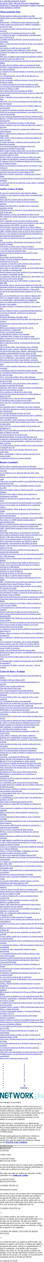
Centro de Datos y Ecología (12, 671)
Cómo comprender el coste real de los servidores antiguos (19, 221)
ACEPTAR (4, 1151)
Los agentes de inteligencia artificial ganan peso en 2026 (18, 110)
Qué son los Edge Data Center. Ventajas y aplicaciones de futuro (21, 351)
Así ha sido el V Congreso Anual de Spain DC (15, 575)
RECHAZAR (5, 1148)
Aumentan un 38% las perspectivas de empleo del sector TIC (20, 958)
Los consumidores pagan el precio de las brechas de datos (19, 782)
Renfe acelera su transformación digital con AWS (16, 802)
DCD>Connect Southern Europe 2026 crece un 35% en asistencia (21, 151)
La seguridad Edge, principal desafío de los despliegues (18, 300)
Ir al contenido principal (9, 1)
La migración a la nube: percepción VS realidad (16, 917)
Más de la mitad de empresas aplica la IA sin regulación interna (21, 524)
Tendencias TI (5, 5)
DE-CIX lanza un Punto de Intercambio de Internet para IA (20, 563)
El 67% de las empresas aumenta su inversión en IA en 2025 (20, 539)
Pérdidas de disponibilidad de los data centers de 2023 (18, 353)
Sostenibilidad (34, 3)
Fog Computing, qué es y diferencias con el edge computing (20, 407)
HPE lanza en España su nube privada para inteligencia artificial (21, 56)
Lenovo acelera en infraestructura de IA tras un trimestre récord (21, 116)
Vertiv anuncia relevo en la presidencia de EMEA (16, 91)
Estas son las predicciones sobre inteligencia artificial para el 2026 (22, 597)
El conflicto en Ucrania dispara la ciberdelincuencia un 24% (20, 723)
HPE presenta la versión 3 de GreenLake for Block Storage (19, 214)
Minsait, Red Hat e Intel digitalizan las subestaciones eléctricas (20, 759)
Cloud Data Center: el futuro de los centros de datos (17, 336)
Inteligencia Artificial (12, 8)
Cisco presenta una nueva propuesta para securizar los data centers (22, 223)
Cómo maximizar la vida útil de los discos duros (16, 392)
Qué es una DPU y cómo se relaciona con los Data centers (19, 420)
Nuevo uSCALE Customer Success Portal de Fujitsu (17, 199)
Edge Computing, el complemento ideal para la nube (17, 727)
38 (24, 1086)
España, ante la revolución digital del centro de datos (17, 650)
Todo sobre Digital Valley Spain (10, 688)
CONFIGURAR (6, 1146)
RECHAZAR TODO (8, 1161)
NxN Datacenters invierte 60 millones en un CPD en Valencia (20, 227)
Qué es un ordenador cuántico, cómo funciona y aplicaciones (20, 298)
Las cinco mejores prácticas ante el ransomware (15, 977)
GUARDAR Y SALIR (8, 1261)
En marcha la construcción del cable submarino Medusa (18, 193)
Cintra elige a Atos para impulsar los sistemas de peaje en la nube (21, 1052)
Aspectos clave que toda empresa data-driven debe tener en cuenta (22, 708)
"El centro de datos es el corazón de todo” (14, 435)
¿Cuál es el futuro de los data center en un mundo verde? (19, 889)
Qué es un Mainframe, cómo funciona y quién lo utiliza (18, 358)
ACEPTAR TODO (7, 1159)
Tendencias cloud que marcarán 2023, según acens (16, 705)
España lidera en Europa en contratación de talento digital (19, 526)
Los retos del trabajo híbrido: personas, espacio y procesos (19, 881)
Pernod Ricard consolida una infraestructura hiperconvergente (20, 763)
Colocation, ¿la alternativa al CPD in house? (14, 757)
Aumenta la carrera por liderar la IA (12, 59)
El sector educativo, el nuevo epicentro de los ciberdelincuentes (21, 355)
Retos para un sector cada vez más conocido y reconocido (19, 360)
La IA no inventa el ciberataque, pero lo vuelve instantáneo (19, 642)
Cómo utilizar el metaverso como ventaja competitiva (17, 735)
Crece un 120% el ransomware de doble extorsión (16, 829)
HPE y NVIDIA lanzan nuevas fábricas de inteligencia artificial (21, 582)
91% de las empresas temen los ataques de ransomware (18, 750)
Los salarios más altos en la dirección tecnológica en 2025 (19, 84)
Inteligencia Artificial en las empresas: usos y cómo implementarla (22, 287)
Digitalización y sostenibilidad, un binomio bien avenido (19, 738)
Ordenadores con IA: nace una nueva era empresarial (17, 398)
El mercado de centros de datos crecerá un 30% (15, 400)
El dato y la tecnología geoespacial (11, 332)
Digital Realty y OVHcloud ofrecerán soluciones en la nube (19, 22)
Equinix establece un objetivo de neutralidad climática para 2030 (21, 1020)
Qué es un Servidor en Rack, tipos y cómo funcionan (17, 377)
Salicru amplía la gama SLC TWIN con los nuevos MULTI (19, 644)
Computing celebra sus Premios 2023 (12, 680)
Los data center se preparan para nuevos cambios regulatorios (20, 720)
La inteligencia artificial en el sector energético (15, 458)
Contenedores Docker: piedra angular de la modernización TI (20, 170)
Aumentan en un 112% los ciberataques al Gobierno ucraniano (20, 765)
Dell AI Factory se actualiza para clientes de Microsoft (18, 466)
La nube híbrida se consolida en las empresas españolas (18, 840)
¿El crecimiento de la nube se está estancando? (15, 701)
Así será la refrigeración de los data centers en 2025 (17, 172)
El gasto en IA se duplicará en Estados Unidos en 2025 (18, 855)
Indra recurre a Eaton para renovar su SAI (14, 1058)
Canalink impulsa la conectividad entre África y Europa (18, 50)
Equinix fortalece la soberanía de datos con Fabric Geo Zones (20, 157)
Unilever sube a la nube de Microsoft (12, 686)
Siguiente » (24, 1088)
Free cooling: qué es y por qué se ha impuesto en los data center (21, 285)
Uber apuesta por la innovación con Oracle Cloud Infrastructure (21, 703)
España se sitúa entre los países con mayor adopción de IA (19, 612)
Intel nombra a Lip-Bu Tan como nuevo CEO (15, 48)
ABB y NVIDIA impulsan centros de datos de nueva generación (21, 231)
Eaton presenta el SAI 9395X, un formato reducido (17, 225)
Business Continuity (9, 462)
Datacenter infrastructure (20, 5)
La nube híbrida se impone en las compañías (14, 334)
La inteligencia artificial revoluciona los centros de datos (19, 370)
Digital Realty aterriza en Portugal (11, 257)
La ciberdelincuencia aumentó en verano (13, 729)
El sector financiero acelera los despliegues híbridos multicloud (21, 311)
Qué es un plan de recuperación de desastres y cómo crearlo (19, 289)
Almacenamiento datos (10, 12)
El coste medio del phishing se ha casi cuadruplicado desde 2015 (21, 996)
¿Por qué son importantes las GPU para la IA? (15, 413)
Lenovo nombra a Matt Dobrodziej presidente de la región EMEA (22, 229)
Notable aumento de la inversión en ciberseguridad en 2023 (19, 725)
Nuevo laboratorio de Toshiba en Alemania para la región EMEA (21, 518)
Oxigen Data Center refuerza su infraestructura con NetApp (19, 533)
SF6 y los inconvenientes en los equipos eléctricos (16, 690)
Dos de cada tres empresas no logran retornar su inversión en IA (21, 535)
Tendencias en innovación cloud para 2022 (14, 883)
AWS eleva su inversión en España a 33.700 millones (17, 123)
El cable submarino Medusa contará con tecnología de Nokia (20, 65)
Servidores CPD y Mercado (10, 3)
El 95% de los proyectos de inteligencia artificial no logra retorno (22, 622)
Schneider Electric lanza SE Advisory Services (15, 584)
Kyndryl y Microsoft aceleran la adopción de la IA (17, 537)
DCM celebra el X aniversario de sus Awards (15, 710)
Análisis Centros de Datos (11, 189)
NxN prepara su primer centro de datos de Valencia (17, 246)
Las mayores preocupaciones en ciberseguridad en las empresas (21, 503)
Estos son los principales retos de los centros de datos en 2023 (20, 296)
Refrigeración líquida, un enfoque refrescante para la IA (18, 437)
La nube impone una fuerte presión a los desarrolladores (18, 748)
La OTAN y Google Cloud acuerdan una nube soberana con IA (21, 590)
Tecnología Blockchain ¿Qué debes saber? (14, 317)
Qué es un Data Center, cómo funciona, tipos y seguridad (19, 347)
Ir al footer (22, 1)
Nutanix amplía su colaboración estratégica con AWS (17, 16)
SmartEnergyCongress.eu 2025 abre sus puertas (15, 573)
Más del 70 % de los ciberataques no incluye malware (18, 761)
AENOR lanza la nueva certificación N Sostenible (16, 874)
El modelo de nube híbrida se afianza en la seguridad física (19, 159)
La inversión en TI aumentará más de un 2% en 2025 (17, 33)
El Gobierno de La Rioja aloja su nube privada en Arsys (18, 772)
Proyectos (24, 3)
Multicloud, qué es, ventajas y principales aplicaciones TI (19, 349)
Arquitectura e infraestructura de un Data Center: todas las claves (21, 439)
